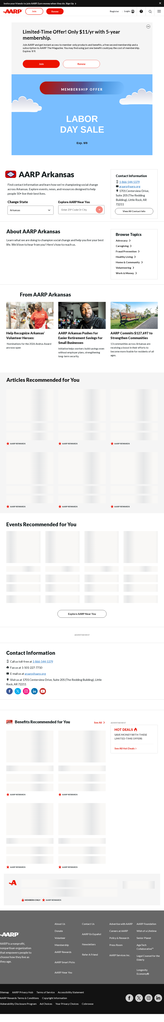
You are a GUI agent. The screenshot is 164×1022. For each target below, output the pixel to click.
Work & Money (125, 273)
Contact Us (88, 923)
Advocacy (122, 240)
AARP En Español (91, 934)
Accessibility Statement (71, 992)
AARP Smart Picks (65, 962)
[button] (150, 11)
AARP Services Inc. (119, 955)
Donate (59, 930)
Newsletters (89, 944)
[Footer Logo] (17, 934)
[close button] (148, 26)
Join (41, 63)
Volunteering (123, 267)
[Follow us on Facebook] (9, 691)
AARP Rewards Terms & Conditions (19, 997)
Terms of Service (45, 992)
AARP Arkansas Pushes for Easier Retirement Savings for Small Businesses (80, 338)
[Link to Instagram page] (26, 691)
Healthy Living (124, 256)
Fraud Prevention (126, 251)
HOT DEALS (124, 729)
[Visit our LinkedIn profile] (34, 691)
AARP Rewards (63, 951)
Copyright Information (54, 997)
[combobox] (81, 209)
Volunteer (60, 937)
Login (127, 11)
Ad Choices (46, 1003)
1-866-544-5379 (129, 182)
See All (98, 722)
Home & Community (128, 262)
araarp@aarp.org (129, 186)
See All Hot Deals (125, 748)
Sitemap (4, 992)
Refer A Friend (90, 954)
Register (114, 11)
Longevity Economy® (143, 971)
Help (141, 11)
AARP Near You (63, 972)
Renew (82, 63)
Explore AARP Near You (74, 202)
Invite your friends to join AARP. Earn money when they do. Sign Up (39, 3)
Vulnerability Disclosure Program (18, 1003)
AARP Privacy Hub (22, 992)
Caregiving (122, 245)
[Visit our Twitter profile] (18, 691)
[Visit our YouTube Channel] (43, 691)
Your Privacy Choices (67, 1003)
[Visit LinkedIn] (158, 998)
